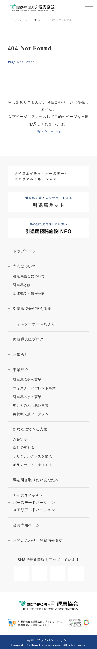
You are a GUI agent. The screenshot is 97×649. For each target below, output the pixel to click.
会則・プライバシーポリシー (48, 640)
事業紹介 (20, 370)
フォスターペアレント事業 (34, 388)
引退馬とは (22, 285)
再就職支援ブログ (28, 339)
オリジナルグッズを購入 (32, 456)
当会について (24, 266)
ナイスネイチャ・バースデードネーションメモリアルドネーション (34, 502)
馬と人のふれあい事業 (31, 405)
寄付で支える (23, 448)
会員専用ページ (26, 525)
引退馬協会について (29, 276)
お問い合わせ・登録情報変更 (38, 540)
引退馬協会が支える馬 (32, 308)
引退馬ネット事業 (27, 397)
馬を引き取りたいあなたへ (36, 480)
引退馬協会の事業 (27, 380)
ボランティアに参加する (32, 465)
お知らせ (20, 354)
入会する (20, 439)
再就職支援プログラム (31, 414)
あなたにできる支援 (30, 429)
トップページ (18, 20)
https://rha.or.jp (48, 131)
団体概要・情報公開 (29, 293)
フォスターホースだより (34, 324)
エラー (39, 20)
